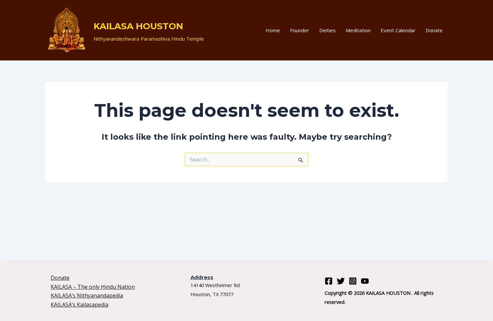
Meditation (358, 30)
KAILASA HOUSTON (138, 26)
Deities (327, 30)
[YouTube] (365, 281)
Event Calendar (398, 30)
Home (273, 30)
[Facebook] (329, 281)
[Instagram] (353, 281)
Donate (434, 30)
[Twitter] (341, 281)
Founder (299, 30)
